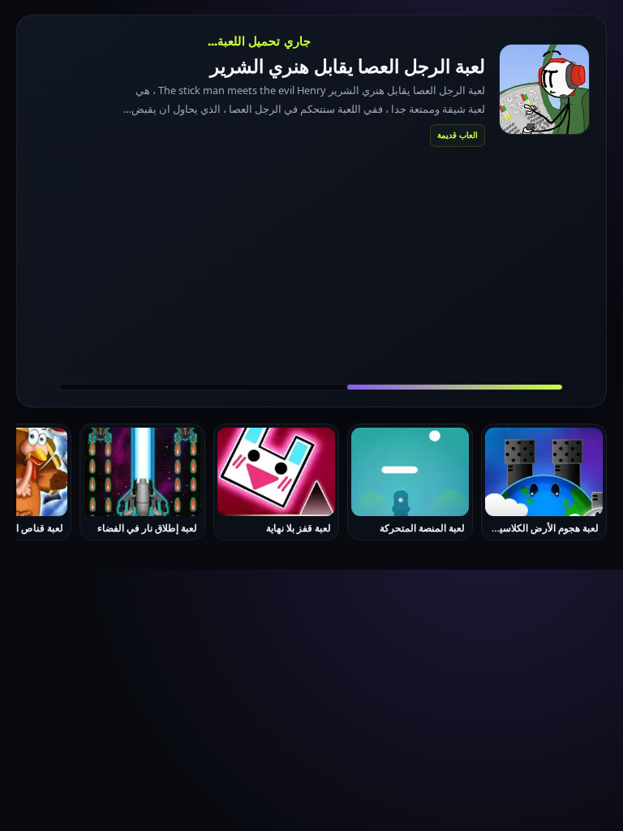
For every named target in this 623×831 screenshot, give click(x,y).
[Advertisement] (311, 264)
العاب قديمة (457, 134)
